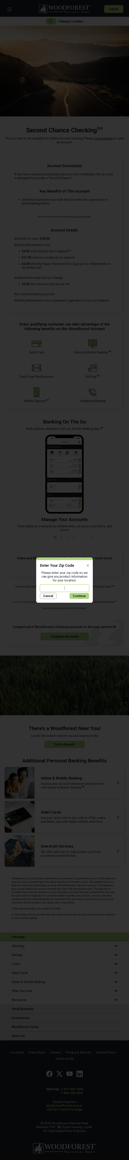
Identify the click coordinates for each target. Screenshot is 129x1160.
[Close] (88, 565)
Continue (79, 596)
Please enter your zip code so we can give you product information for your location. (64, 576)
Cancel (48, 596)
